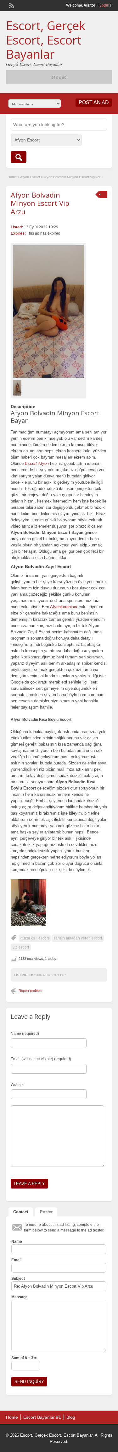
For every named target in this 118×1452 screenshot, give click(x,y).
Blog (70, 1417)
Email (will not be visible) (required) (41, 1059)
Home (12, 177)
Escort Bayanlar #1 (42, 1417)
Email (16, 1260)
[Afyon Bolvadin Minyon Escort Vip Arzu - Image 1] (18, 387)
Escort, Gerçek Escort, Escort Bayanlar (45, 39)
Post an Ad (94, 102)
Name (16, 1241)
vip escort (21, 947)
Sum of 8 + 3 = (24, 1358)
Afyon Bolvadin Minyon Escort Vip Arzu (40, 203)
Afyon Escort (30, 177)
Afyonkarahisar (63, 606)
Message (19, 1297)
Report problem (30, 990)
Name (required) (25, 1033)
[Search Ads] (18, 157)
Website (18, 1084)
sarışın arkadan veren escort (77, 938)
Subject (18, 1278)
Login (104, 5)
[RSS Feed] (11, 5)
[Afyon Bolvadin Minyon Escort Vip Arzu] (48, 311)
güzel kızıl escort (34, 938)
